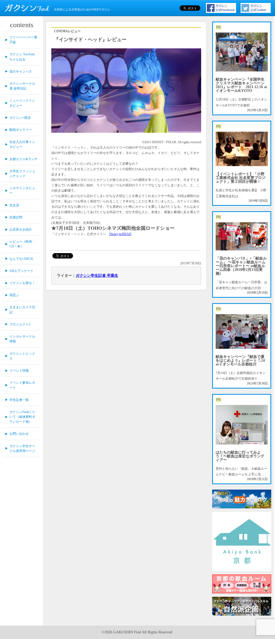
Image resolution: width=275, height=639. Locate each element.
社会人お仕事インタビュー (22, 144)
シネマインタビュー (22, 190)
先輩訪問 (15, 217)
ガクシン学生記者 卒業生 (97, 276)
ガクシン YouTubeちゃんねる (22, 56)
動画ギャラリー (20, 130)
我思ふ (14, 295)
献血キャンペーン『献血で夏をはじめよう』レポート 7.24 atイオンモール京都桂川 (240, 360)
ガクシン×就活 (20, 118)
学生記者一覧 (19, 400)
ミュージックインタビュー (22, 103)
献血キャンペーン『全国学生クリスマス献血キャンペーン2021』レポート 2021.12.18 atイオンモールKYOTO (241, 85)
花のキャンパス (20, 71)
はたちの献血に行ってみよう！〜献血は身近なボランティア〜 (240, 456)
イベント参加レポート (22, 385)
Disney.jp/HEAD (120, 234)
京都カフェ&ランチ (23, 159)
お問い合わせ (19, 434)
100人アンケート (21, 271)
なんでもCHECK (21, 259)
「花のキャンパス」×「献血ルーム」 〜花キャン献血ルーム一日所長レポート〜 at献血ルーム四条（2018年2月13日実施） (241, 265)
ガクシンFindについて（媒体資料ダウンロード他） (22, 416)
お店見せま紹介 (20, 229)
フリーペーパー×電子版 (23, 39)
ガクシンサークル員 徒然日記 (22, 86)
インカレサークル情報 (22, 339)
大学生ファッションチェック (22, 173)
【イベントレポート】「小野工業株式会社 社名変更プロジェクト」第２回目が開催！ (241, 178)
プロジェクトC (20, 324)
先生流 (14, 205)
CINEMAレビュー (67, 31)
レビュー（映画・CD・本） (22, 244)
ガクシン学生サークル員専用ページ (22, 448)
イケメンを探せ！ (22, 283)
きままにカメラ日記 (22, 309)
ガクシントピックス (22, 356)
